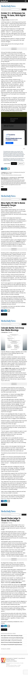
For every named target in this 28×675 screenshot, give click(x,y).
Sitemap (12, 659)
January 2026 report (16, 582)
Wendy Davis (5, 207)
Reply (2, 186)
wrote (17, 404)
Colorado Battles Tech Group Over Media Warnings (12, 637)
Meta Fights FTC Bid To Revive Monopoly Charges (11, 635)
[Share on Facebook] (2, 169)
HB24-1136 (8, 368)
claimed (18, 241)
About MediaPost (9, 658)
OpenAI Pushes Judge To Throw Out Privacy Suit (11, 640)
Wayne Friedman (5, 19)
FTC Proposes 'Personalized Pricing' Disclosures (11, 644)
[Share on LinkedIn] (5, 169)
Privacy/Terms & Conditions (11, 661)
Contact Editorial (21, 658)
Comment (4, 189)
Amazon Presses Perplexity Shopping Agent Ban (11, 642)
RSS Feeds (8, 659)
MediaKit (15, 658)
